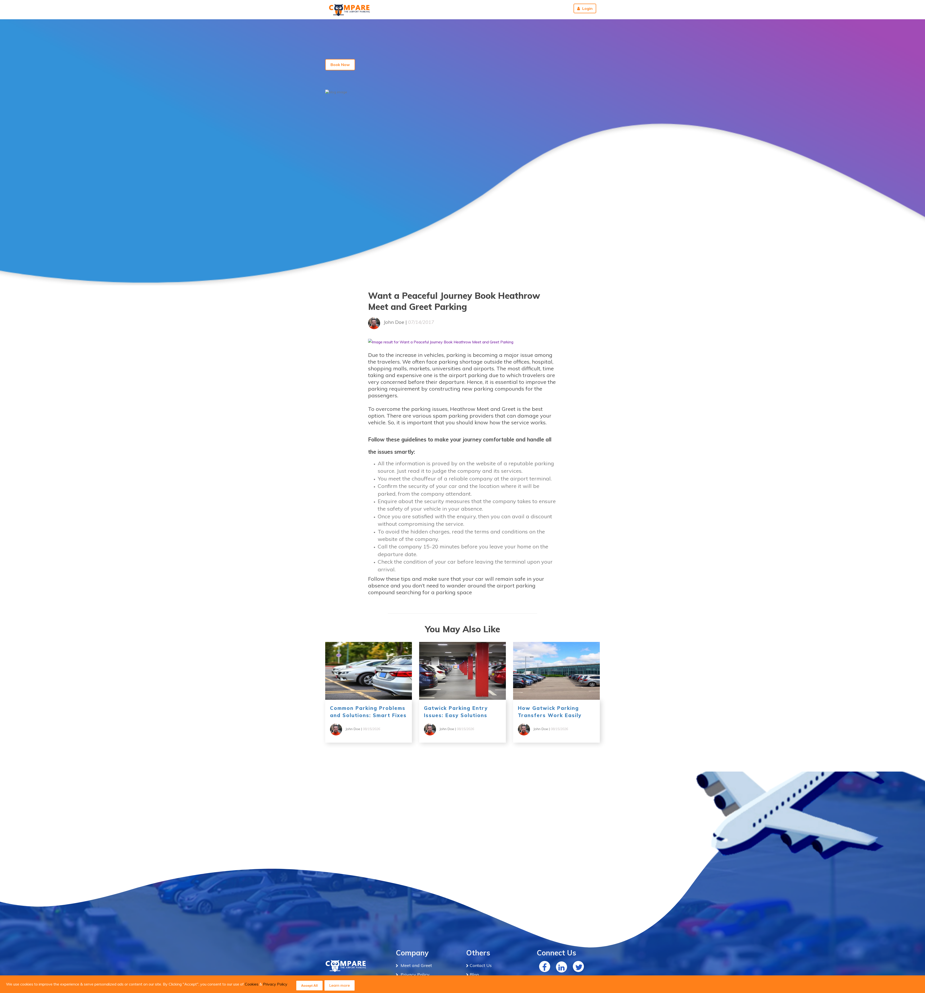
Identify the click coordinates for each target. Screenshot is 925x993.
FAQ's (467, 8)
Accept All (309, 985)
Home (450, 8)
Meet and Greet (415, 965)
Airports (427, 8)
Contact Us (490, 8)
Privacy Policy (275, 984)
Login (587, 8)
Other (512, 8)
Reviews (558, 8)
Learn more (339, 985)
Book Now (340, 64)
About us (536, 8)
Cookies (251, 984)
